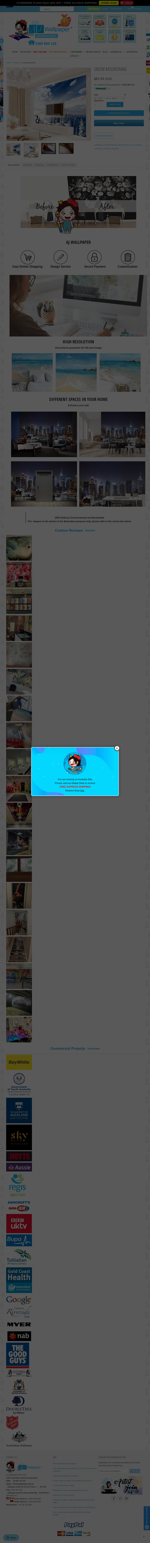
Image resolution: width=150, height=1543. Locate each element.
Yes (82, 790)
